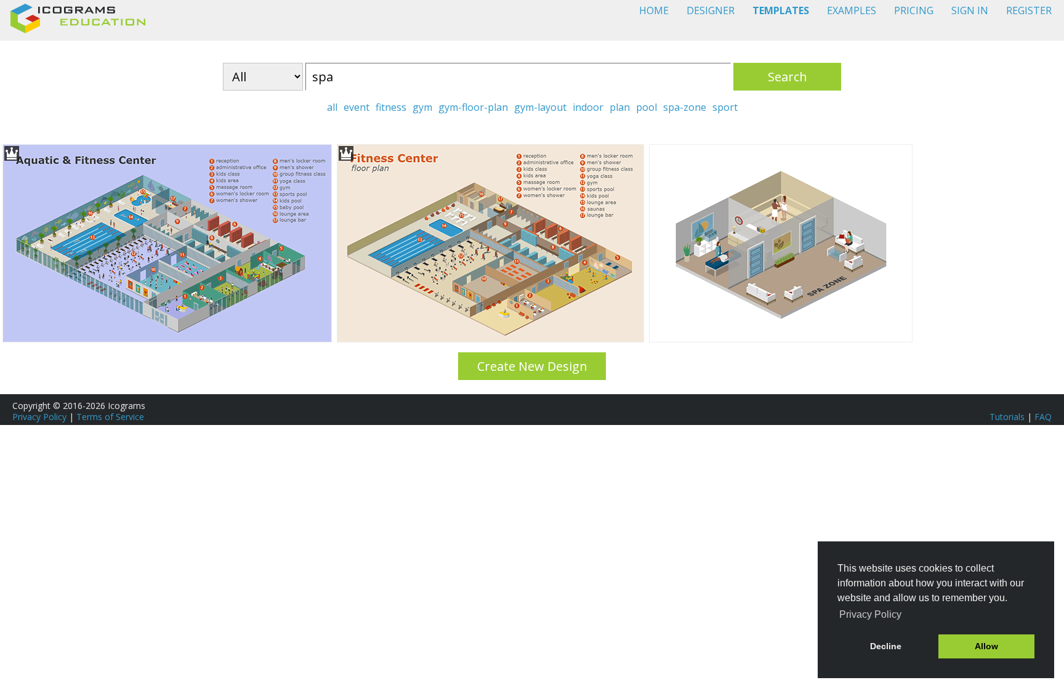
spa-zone (684, 107)
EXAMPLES (851, 10)
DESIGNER (711, 10)
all (332, 107)
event (356, 107)
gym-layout (540, 107)
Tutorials (1007, 417)
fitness (391, 107)
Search (787, 76)
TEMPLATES (780, 10)
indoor (588, 107)
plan (620, 107)
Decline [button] (885, 646)
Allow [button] (986, 646)
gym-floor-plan (473, 107)
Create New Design (532, 366)
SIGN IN (969, 10)
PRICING (913, 10)
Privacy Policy (39, 417)
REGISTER (1029, 10)
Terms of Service (110, 417)
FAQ (1043, 417)
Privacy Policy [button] (870, 614)
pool (646, 107)
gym (422, 107)
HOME (654, 10)
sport (725, 107)
